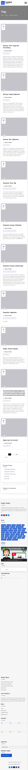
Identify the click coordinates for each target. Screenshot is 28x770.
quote (3, 534)
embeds (19, 528)
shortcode (12, 534)
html (19, 530)
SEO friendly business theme (9, 469)
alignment (3, 525)
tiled (2, 538)
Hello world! (6, 476)
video (23, 538)
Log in (2, 708)
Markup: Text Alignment (11, 139)
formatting (11, 530)
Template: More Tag (9, 183)
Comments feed (4, 712)
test (24, 536)
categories (19, 525)
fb (2, 515)
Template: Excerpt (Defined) (12, 225)
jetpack (3, 532)
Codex (3, 527)
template (20, 536)
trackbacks (10, 538)
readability (7, 534)
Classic (4, 53)
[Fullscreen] (25, 560)
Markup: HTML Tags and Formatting (11, 47)
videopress (3, 539)
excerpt (24, 528)
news (19, 532)
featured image (4, 530)
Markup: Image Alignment (11, 94)
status (22, 534)
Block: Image (6, 479)
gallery (15, 530)
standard (17, 534)
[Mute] (23, 560)
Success (7, 536)
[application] (14, 554)
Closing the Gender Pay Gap (9, 474)
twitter (15, 538)
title (5, 538)
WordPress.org (4, 714)
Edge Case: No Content (10, 440)
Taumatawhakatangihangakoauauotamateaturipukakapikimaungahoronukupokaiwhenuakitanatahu (14, 393)
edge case (14, 528)
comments (12, 527)
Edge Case (8, 400)
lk (6, 515)
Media (8, 354)
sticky (3, 536)
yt (4, 515)
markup (14, 532)
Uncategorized (13, 188)
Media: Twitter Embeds (10, 349)
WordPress (9, 539)
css (10, 528)
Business (8, 525)
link (10, 532)
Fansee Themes (16, 764)
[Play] (2, 560)
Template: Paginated (9, 312)
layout (7, 532)
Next (17, 454)
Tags (16, 536)
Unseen (19, 538)
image (23, 530)
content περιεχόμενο (19, 527)
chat (23, 525)
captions (13, 525)
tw (8, 515)
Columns (7, 527)
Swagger (11, 536)
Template (8, 188)
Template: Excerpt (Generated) (13, 266)
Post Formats (23, 532)
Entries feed (3, 710)
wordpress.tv (15, 539)
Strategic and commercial (9, 471)
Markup (8, 53)
